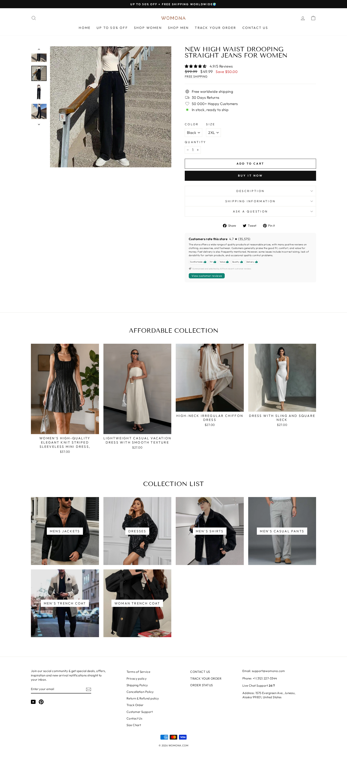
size (210, 124)
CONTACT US (255, 28)
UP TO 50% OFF (112, 28)
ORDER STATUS (201, 685)
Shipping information (250, 201)
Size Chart (134, 725)
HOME (85, 28)
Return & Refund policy (143, 698)
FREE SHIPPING (196, 76)
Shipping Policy (137, 685)
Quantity (195, 142)
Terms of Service (138, 672)
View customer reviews (207, 276)
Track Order (135, 705)
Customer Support (140, 712)
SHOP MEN (178, 28)
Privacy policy (137, 678)
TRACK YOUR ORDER (215, 28)
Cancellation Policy (140, 692)
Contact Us (134, 718)
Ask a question (250, 211)
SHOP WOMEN (148, 28)
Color (192, 124)
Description (250, 191)
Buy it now (250, 175)
